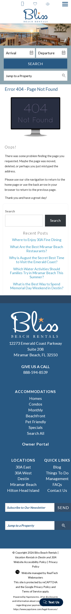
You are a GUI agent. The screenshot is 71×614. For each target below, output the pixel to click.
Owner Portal (35, 444)
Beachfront (35, 415)
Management (57, 478)
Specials (36, 427)
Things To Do (57, 472)
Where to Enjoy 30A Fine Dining (36, 239)
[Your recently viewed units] (47, 3)
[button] (65, 4)
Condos (35, 404)
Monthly (35, 410)
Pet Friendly (35, 421)
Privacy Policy (42, 587)
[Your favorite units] (35, 3)
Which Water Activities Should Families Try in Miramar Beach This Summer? (36, 273)
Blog (57, 467)
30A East (23, 467)
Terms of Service (32, 591)
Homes (35, 398)
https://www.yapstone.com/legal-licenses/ (35, 609)
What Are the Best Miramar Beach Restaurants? (36, 249)
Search (35, 64)
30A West (23, 472)
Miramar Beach (23, 484)
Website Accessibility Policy (30, 562)
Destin (23, 478)
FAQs (57, 484)
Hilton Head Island (23, 490)
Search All (35, 433)
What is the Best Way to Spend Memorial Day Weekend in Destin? (36, 286)
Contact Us (57, 490)
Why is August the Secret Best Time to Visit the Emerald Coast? (36, 260)
